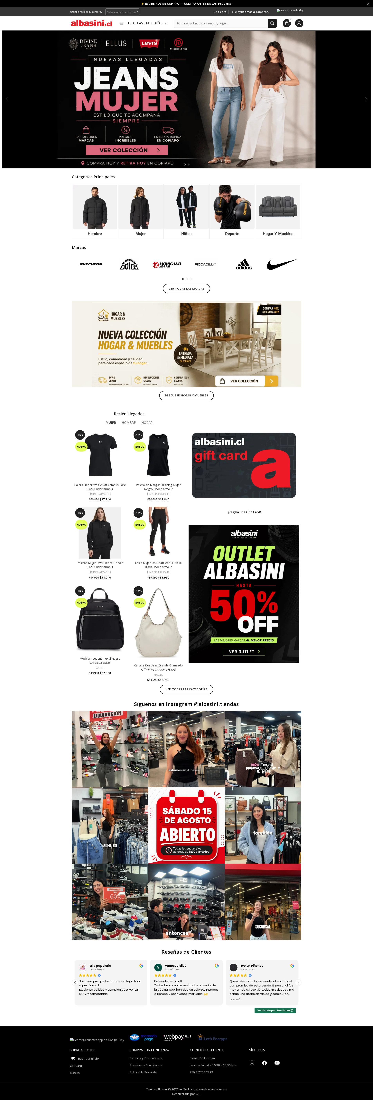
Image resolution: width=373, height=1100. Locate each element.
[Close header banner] (368, 3)
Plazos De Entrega (202, 1058)
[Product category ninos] (186, 211)
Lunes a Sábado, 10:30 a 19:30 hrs (213, 1065)
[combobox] (122, 11)
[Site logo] (91, 23)
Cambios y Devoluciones (146, 1058)
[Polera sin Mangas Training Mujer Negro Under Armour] (158, 455)
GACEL (100, 668)
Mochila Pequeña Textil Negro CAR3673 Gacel (100, 660)
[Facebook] (264, 1061)
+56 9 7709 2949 (201, 1072)
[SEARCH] (272, 23)
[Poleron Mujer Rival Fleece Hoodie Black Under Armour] (100, 533)
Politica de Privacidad (144, 1072)
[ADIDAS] (244, 264)
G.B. (198, 1094)
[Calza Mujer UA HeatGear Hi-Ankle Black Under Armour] (158, 533)
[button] (7, 99)
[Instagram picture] (110, 749)
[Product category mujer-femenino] (140, 211)
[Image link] (186, 344)
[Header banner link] (186, 3)
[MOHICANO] (167, 264)
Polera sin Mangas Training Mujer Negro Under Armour (158, 487)
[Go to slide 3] (190, 279)
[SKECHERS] (91, 264)
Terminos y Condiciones (146, 1065)
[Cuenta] (299, 23)
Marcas (75, 1073)
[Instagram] (252, 1061)
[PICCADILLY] (205, 264)
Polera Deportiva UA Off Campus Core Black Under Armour (100, 487)
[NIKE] (282, 264)
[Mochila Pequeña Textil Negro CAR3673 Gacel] (100, 620)
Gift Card (220, 12)
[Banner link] (244, 465)
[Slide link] (186, 99)
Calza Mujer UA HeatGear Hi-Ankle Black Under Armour (158, 565)
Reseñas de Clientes (186, 951)
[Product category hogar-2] (278, 211)
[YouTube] (277, 1061)
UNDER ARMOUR (100, 494)
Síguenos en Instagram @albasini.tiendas (186, 703)
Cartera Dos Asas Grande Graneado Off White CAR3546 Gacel (158, 667)
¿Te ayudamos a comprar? (250, 12)
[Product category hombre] (95, 211)
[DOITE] (129, 264)
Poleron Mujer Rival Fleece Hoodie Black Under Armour (100, 565)
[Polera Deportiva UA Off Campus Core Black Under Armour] (100, 455)
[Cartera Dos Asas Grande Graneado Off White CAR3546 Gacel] (158, 623)
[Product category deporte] (232, 211)
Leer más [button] (160, 999)
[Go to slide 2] (189, 164)
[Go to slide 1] (185, 164)
